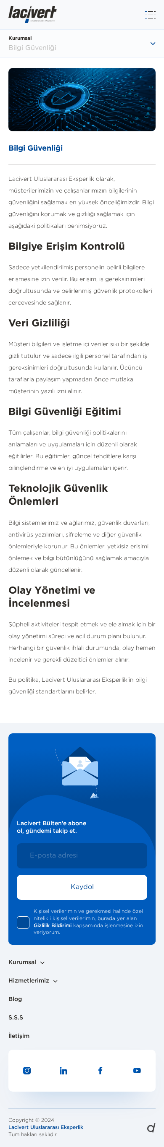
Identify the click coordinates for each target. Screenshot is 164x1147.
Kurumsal (22, 962)
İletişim (18, 1036)
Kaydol (82, 887)
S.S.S (15, 1017)
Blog (15, 999)
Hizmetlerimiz (28, 980)
